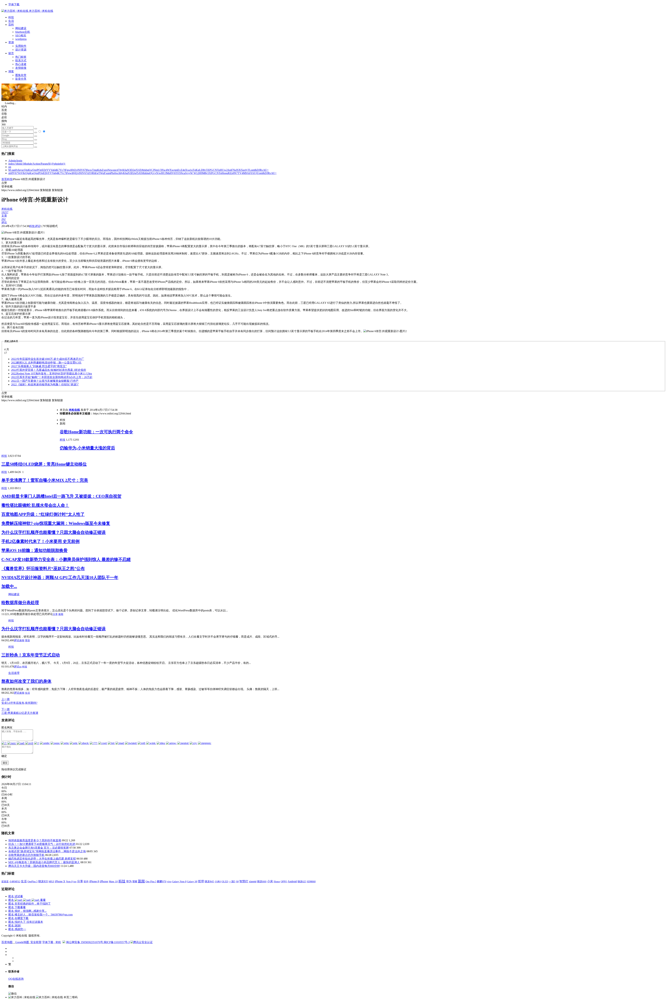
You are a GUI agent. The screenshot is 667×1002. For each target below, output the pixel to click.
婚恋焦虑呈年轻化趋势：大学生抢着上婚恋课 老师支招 (42, 858)
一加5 (232, 881)
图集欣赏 (20, 75)
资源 (11, 42)
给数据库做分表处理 (20, 602)
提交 (5, 762)
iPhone (104, 881)
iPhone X (60, 881)
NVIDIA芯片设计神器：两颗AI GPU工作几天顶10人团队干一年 (59, 577)
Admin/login (15, 160)
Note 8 (69, 881)
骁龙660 (261, 881)
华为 (129, 881)
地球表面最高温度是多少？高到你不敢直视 (34, 840)
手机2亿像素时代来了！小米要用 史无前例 (40, 541)
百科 (11, 24)
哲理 (201, 881)
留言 (11, 53)
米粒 (58, 942)
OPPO (284, 881)
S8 (237, 881)
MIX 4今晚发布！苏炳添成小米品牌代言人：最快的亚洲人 (44, 862)
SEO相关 (20, 35)
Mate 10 (113, 881)
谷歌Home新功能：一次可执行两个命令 (96, 432)
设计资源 (20, 49)
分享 (55, 614)
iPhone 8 (94, 881)
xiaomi (252, 881)
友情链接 (20, 67)
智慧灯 (243, 881)
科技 (11, 17)
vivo (169, 881)
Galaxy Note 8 (179, 881)
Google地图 (22, 942)
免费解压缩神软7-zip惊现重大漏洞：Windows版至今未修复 (55, 523)
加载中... (9, 586)
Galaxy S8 (192, 881)
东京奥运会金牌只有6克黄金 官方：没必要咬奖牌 (38, 847)
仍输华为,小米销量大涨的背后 (87, 448)
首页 (4, 179)
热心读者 (20, 64)
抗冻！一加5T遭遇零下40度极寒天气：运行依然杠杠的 (41, 844)
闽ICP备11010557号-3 (117, 942)
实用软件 (20, 45)
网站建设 (20, 28)
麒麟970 (161, 881)
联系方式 (20, 60)
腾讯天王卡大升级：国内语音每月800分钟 (34, 865)
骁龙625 (302, 881)
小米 (270, 881)
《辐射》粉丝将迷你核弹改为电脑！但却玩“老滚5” (45, 384)
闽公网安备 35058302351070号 (85, 942)
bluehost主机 (22, 31)
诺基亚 (5, 881)
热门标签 (20, 56)
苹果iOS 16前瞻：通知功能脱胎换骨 (34, 550)
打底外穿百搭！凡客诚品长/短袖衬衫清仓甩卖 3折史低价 (48, 369)
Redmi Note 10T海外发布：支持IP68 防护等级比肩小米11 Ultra (51, 373)
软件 (86, 881)
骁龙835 (43, 881)
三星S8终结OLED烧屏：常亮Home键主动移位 (44, 464)
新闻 (60, 614)
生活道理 (13, 672)
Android (292, 881)
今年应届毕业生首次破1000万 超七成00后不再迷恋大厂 (47, 358)
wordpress (21, 39)
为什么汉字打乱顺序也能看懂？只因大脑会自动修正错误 (53, 532)
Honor (277, 881)
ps (20, 666)
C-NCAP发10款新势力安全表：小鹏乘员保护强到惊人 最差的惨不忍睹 (66, 559)
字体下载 (13, 4)
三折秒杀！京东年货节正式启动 (30, 655)
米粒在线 (74, 409)
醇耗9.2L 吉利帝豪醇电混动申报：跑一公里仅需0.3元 (46, 362)
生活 (11, 20)
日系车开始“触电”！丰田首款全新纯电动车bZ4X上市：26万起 (51, 377)
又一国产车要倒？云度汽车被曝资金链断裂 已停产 (45, 380)
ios (74, 881)
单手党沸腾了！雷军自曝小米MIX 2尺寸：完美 (44, 480)
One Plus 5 (151, 881)
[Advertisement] (30, 426)
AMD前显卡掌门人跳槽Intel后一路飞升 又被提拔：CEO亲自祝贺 (61, 496)
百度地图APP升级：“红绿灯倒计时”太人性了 (43, 514)
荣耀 (134, 881)
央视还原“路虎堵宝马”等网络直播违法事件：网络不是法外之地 (47, 851)
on (9, 166)
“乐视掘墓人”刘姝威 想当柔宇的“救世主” (39, 366)
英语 (27, 640)
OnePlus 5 (32, 881)
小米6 (218, 881)
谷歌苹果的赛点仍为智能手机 (26, 854)
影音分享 (20, 78)
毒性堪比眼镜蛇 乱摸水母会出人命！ (35, 505)
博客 (11, 71)
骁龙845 (209, 881)
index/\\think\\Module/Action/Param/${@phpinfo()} (36, 163)
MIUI (51, 881)
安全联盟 (36, 942)
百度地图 (7, 942)
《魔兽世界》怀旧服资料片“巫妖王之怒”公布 (43, 568)
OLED (224, 881)
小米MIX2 (14, 881)
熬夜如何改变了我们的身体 (26, 681)
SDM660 (311, 881)
